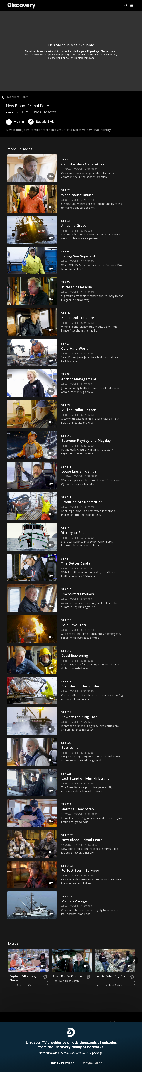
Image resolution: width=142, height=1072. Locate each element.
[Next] (133, 960)
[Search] (124, 5)
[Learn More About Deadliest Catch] (48, 983)
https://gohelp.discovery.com (77, 58)
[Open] (132, 6)
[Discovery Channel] (21, 6)
